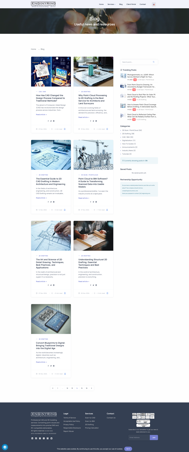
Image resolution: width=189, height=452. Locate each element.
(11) (128, 140)
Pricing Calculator (92, 428)
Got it (128, 449)
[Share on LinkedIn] (54, 121)
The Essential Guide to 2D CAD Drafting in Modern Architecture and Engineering (50, 181)
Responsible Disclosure (72, 428)
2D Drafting (85, 92)
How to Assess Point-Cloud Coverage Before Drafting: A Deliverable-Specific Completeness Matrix (142, 105)
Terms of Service (69, 418)
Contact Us (111, 418)
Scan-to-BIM (90, 421)
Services (111, 4)
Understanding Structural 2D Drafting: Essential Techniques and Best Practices (92, 263)
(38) (128, 134)
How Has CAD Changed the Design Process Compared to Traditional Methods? (50, 98)
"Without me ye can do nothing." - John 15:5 (43, 6)
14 (77, 388)
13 (72, 388)
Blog (121, 4)
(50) (132, 130)
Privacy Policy (68, 424)
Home (101, 4)
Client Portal (131, 4)
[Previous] (52, 388)
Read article (40, 114)
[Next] (91, 388)
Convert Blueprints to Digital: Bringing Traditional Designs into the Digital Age (50, 345)
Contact (143, 4)
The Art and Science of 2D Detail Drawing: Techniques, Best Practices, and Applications (50, 263)
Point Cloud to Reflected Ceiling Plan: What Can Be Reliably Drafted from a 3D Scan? (141, 115)
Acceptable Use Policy (71, 421)
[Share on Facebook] (48, 121)
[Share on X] (51, 121)
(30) (127, 137)
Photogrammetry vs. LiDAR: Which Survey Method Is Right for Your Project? (140, 76)
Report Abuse (68, 431)
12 (67, 388)
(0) (129, 147)
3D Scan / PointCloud (89, 175)
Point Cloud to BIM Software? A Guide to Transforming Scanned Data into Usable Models (93, 182)
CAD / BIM (42, 92)
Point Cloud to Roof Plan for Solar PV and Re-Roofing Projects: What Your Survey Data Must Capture (141, 96)
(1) (129, 144)
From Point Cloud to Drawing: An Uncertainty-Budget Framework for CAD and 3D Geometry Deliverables (141, 86)
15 (81, 388)
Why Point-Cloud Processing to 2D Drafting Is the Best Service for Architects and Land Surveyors (92, 99)
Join (153, 437)
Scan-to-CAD (90, 418)
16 (86, 388)
